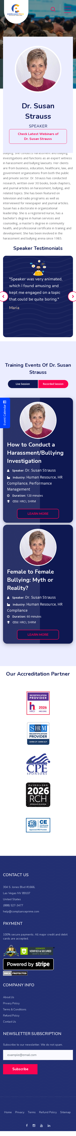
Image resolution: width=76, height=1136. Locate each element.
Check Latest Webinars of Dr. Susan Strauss (38, 136)
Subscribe (20, 1069)
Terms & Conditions (14, 1009)
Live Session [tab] (23, 384)
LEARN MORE (38, 513)
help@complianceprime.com (21, 911)
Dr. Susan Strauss (40, 470)
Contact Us (9, 1022)
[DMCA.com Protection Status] (15, 973)
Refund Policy (11, 1015)
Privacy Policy (11, 1003)
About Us (8, 997)
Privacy (19, 1112)
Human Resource (41, 477)
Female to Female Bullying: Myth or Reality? (30, 580)
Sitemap (65, 1112)
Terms (32, 1112)
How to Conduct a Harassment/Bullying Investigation (35, 453)
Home (8, 1112)
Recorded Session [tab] (53, 384)
